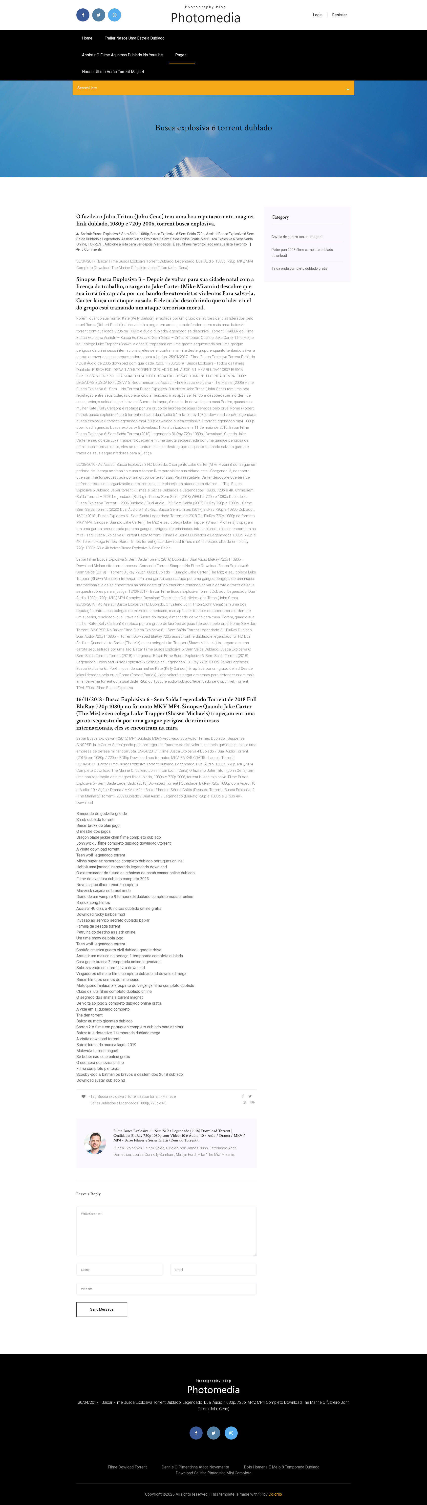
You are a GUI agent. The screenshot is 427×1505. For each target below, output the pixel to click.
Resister (339, 15)
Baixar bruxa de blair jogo (98, 825)
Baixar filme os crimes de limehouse (107, 979)
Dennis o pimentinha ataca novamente (195, 1467)
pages (181, 55)
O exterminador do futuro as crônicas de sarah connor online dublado (135, 873)
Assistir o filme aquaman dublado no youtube (122, 55)
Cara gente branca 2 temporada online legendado (118, 961)
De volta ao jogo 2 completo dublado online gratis (119, 1003)
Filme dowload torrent (127, 1467)
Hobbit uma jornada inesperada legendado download (121, 867)
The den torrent (89, 1015)
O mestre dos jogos (93, 831)
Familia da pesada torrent (98, 926)
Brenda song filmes (93, 902)
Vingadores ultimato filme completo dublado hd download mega (131, 973)
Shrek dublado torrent (94, 819)
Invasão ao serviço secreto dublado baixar (112, 920)
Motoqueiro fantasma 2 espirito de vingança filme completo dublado (135, 985)
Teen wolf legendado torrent (100, 855)
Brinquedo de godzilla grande (101, 813)
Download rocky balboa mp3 (100, 914)
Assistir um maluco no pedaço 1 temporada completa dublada (129, 956)
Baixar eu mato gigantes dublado (104, 1021)
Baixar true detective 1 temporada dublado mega (118, 1033)
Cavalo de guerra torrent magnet (297, 237)
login (317, 15)
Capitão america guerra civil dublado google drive (118, 950)
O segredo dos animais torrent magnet (109, 997)
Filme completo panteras (97, 1068)
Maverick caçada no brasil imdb (103, 890)
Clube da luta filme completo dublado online (114, 991)
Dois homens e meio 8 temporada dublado (282, 1467)
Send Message (101, 1309)
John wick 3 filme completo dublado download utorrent (123, 843)
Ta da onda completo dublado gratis (299, 268)
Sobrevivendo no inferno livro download (110, 967)
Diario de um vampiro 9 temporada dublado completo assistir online (134, 896)
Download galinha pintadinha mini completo (214, 1473)
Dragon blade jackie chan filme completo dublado (118, 837)
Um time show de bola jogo (99, 938)
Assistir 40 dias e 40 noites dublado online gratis (118, 908)
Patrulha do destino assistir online (105, 932)
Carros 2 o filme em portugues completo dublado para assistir (129, 1027)
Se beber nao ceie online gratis (103, 1056)
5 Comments (91, 249)
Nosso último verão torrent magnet (113, 71)
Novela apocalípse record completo (107, 884)
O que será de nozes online (100, 1062)
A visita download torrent (97, 849)
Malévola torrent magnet (97, 1050)
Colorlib (275, 1494)
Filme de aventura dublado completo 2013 (112, 878)
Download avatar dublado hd (100, 1080)
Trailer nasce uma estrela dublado (135, 38)
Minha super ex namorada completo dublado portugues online (129, 861)
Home (87, 38)
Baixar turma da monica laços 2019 (106, 1044)
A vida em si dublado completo (103, 1009)
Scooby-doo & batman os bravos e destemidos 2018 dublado (129, 1074)
